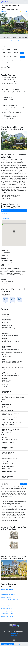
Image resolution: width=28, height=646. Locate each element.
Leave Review (23, 483)
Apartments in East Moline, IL (8, 613)
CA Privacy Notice (14, 633)
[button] (14, 231)
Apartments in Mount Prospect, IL (9, 606)
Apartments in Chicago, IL (7, 608)
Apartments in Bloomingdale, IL (8, 594)
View (22, 53)
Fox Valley (3, 11)
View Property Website (14, 41)
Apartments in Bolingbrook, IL (8, 592)
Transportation (5, 218)
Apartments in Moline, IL (7, 616)
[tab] (3, 46)
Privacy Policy (14, 637)
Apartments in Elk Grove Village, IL (9, 600)
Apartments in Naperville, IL (8, 589)
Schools (4, 216)
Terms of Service (14, 635)
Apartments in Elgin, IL (6, 597)
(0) (26, 11)
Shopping (4, 213)
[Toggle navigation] (25, 2)
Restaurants (5, 210)
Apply (22, 57)
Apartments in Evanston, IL (7, 611)
